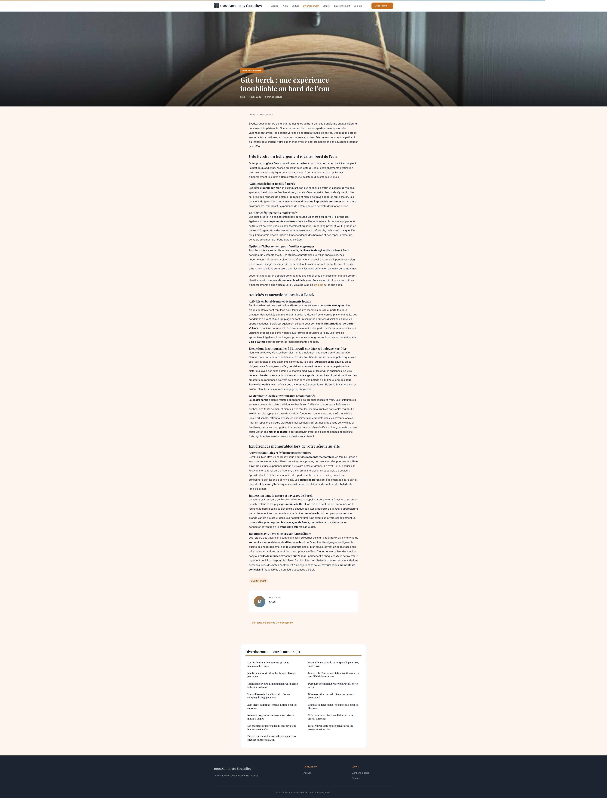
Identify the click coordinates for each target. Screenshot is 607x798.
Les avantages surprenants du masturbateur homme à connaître (271, 727)
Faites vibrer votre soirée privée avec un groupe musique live (330, 727)
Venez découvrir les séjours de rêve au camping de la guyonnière (268, 695)
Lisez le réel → (382, 5)
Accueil (275, 5)
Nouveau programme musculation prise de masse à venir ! (271, 717)
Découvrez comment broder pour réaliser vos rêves (333, 685)
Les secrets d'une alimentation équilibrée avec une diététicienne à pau (333, 674)
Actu (285, 5)
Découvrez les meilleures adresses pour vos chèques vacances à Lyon (271, 738)
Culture (295, 5)
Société (358, 5)
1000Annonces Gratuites (241, 5)
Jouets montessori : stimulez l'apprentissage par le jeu (271, 674)
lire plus (318, 284)
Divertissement (311, 5)
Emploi (326, 5)
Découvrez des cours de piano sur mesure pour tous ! (331, 695)
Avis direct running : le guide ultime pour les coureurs (272, 706)
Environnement (342, 5)
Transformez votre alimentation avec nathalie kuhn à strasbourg (272, 685)
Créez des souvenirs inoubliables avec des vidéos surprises (331, 717)
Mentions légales (360, 772)
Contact (356, 778)
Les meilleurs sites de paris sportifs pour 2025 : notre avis (333, 664)
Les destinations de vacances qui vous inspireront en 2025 (268, 664)
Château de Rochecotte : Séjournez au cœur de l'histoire (333, 706)
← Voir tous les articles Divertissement (271, 622)
